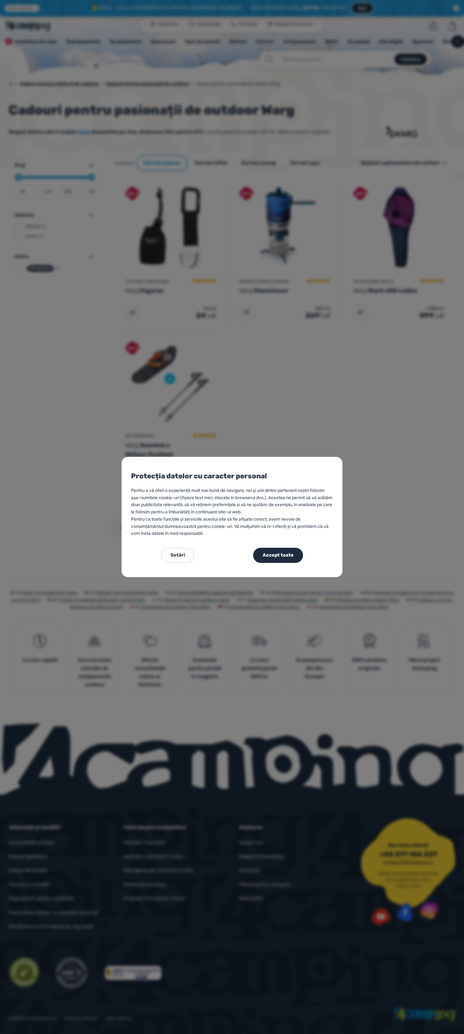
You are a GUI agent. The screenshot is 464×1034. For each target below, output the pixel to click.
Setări (177, 555)
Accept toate (278, 555)
